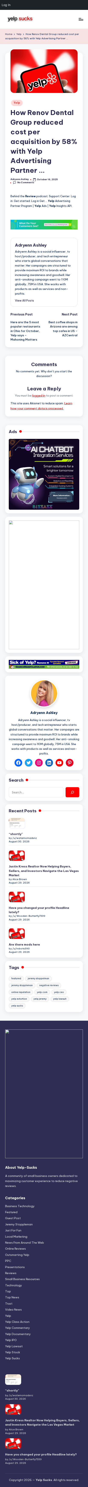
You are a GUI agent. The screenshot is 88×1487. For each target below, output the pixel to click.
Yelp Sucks (12, 1358)
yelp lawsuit (59, 998)
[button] (24, 300)
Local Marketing (16, 1236)
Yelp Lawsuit (14, 1346)
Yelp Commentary (17, 1328)
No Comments (25, 182)
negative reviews (49, 985)
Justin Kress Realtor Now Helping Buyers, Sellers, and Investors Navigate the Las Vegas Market (44, 870)
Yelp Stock (12, 1352)
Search (16, 780)
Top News (12, 1297)
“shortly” (16, 834)
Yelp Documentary (18, 1334)
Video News (13, 1309)
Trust (8, 1303)
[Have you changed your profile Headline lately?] (17, 897)
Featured (11, 1212)
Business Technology (20, 1206)
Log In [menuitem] (6, 5)
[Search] (72, 792)
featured (16, 978)
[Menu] (81, 19)
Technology (13, 1285)
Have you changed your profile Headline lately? (39, 910)
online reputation (20, 992)
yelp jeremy (40, 998)
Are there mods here (24, 944)
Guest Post (13, 1218)
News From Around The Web (24, 1242)
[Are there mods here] (17, 933)
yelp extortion (19, 998)
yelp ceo (59, 992)
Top (8, 1291)
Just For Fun (13, 1230)
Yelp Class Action (17, 1322)
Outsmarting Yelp (17, 1255)
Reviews (10, 1273)
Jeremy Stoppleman (19, 1224)
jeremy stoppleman (22, 985)
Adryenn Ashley (31, 245)
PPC (8, 1261)
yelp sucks (17, 1005)
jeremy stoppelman (38, 978)
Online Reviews (15, 1249)
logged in (38, 395)
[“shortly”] (17, 823)
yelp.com (42, 992)
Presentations (15, 1267)
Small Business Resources (22, 1279)
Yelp (17, 102)
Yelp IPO (11, 1340)
